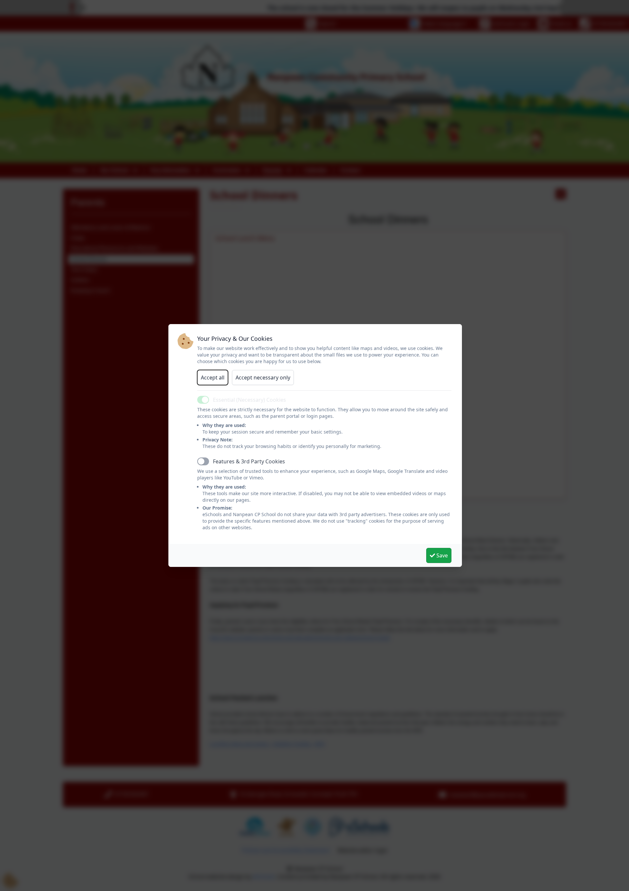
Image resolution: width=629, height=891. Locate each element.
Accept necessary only (263, 377)
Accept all (212, 377)
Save (441, 555)
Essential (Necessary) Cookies (249, 399)
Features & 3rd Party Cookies (249, 461)
